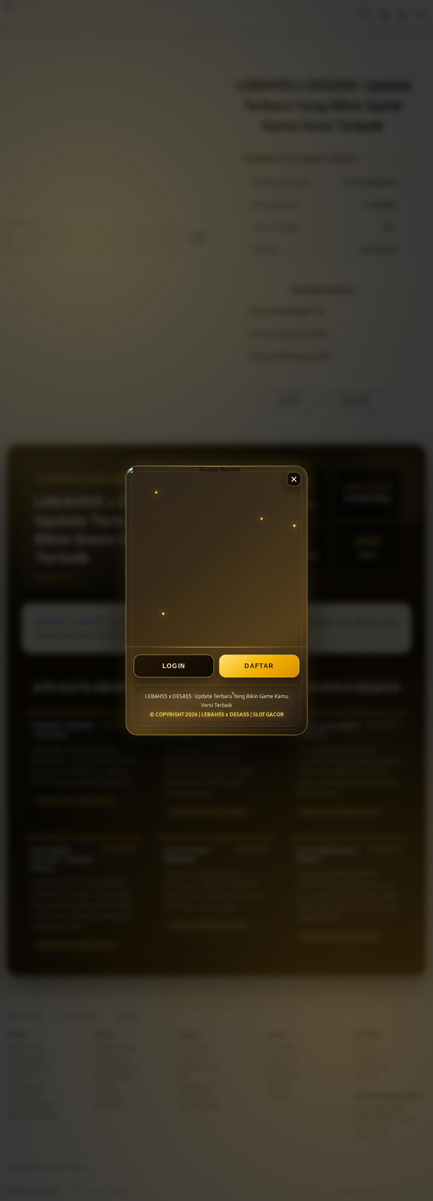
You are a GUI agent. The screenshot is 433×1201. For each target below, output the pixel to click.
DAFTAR (259, 665)
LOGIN (174, 665)
